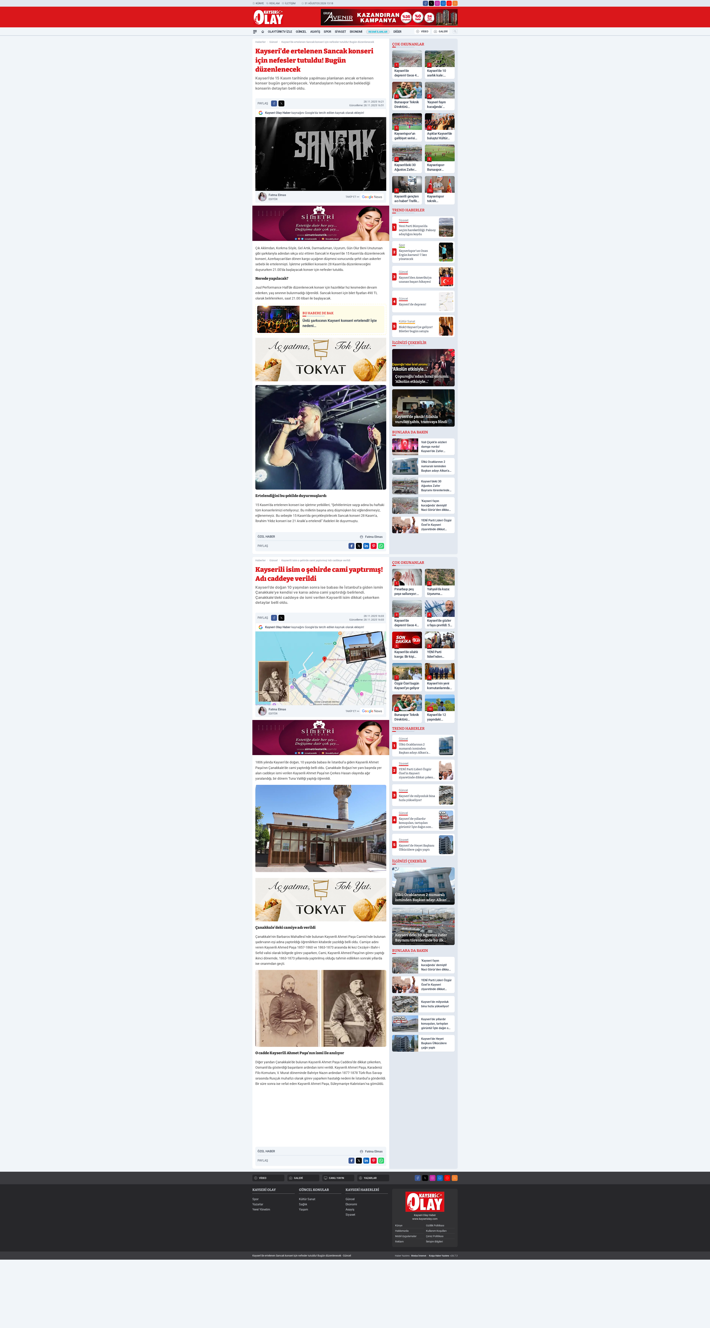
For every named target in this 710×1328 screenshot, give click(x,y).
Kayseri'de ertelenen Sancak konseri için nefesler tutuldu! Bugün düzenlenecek (327, 41)
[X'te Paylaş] (281, 103)
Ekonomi (356, 31)
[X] (431, 3)
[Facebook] (425, 3)
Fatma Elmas (277, 197)
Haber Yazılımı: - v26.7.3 (426, 1255)
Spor (327, 31)
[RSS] (455, 3)
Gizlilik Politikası (435, 1225)
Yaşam (303, 1209)
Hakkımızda (402, 1230)
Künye (260, 3)
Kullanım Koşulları (436, 1230)
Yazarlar (257, 1204)
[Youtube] (449, 3)
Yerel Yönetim (261, 1209)
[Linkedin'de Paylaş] (366, 546)
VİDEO (424, 31)
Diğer (397, 31)
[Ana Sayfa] (262, 32)
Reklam (274, 3)
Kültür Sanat (307, 1199)
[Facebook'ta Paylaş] (274, 103)
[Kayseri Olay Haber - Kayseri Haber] (424, 1202)
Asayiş (315, 31)
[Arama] (455, 31)
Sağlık (303, 1204)
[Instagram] (437, 3)
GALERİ (443, 31)
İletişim (290, 3)
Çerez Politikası (434, 1236)
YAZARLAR (370, 1178)
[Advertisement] (235, 91)
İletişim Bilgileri (434, 1241)
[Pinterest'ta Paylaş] (374, 546)
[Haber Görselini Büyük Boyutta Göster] (320, 154)
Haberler (260, 41)
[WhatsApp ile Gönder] (381, 546)
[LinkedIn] (443, 3)
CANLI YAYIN (336, 1178)
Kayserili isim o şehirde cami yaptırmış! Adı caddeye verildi (315, 560)
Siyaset (340, 31)
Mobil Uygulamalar (406, 1236)
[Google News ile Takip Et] (372, 196)
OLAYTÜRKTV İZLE (280, 31)
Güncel (301, 31)
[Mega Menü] (255, 31)
